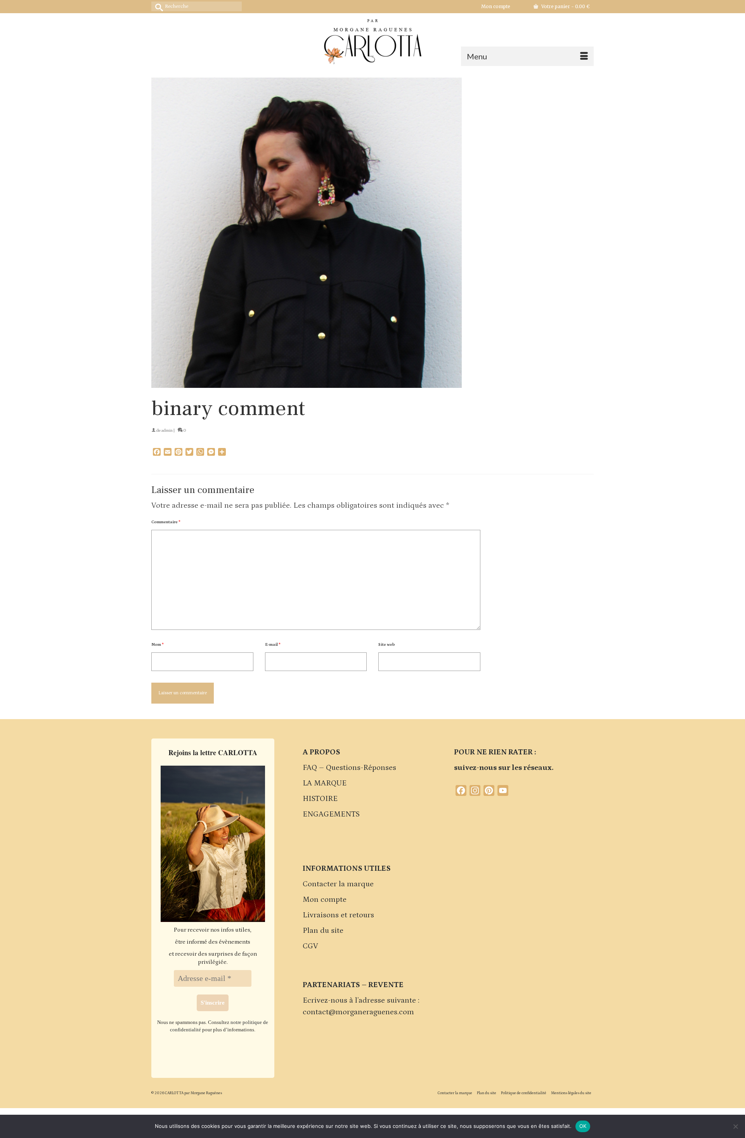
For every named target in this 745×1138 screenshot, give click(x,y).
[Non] (735, 1126)
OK (583, 1126)
